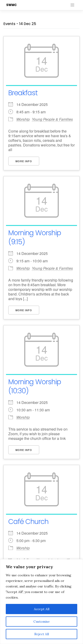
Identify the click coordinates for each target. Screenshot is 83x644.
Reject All (41, 634)
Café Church (28, 522)
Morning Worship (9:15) (34, 237)
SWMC (11, 5)
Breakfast (23, 93)
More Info (23, 161)
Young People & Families (52, 119)
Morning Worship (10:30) (34, 386)
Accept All (41, 609)
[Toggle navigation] (72, 5)
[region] (41, 601)
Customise (41, 621)
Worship (23, 119)
